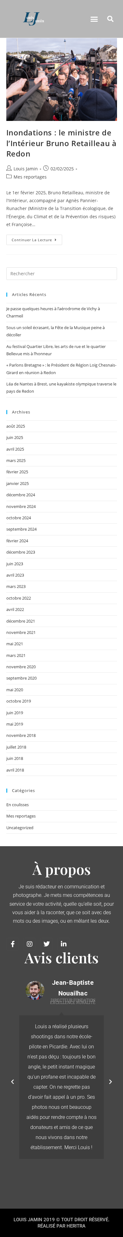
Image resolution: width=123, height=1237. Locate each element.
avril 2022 (15, 609)
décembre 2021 (20, 621)
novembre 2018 (21, 735)
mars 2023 (16, 586)
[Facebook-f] (12, 944)
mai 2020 (14, 690)
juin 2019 (14, 712)
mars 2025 (16, 460)
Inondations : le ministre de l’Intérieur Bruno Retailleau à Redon (61, 143)
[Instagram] (29, 944)
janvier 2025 (17, 483)
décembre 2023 (20, 552)
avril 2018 (15, 770)
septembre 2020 (21, 678)
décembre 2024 (20, 495)
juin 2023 (14, 564)
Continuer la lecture (37, 238)
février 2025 (17, 472)
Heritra (76, 1226)
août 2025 (15, 426)
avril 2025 (15, 449)
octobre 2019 (18, 701)
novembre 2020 (21, 667)
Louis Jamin (26, 169)
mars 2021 (16, 655)
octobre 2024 (18, 518)
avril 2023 (15, 575)
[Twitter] (46, 944)
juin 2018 (14, 758)
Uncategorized (19, 827)
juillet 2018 (16, 747)
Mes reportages (30, 177)
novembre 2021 (21, 632)
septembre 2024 (21, 529)
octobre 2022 (18, 598)
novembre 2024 (21, 506)
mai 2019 (14, 724)
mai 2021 (14, 644)
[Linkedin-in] (63, 944)
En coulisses (17, 804)
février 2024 (17, 541)
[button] (94, 19)
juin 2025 (14, 437)
